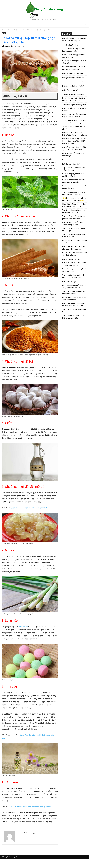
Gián (14, 24)
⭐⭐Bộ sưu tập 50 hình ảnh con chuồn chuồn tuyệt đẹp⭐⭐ (74, 199)
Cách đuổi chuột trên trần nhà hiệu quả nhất (29, 508)
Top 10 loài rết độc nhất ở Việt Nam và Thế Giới (73, 235)
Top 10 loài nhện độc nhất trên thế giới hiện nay (73, 169)
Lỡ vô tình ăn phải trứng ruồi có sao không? (73, 154)
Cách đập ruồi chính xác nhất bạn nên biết (74, 109)
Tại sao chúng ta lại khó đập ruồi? (74, 105)
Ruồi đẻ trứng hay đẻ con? (72, 90)
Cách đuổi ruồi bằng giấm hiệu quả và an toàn (73, 56)
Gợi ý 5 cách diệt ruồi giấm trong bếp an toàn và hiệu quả (74, 115)
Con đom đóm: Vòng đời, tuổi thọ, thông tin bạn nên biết (74, 264)
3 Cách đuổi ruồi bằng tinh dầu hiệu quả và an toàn (73, 50)
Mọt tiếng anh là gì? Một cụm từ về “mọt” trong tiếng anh (74, 39)
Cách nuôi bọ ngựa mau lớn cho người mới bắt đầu (74, 175)
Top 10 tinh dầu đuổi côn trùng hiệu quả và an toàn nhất (73, 193)
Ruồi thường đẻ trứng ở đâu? (73, 86)
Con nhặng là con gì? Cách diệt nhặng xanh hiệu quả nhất (73, 248)
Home (4, 30)
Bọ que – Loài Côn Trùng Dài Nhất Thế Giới (74, 241)
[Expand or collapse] (54, 96)
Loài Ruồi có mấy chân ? (71, 164)
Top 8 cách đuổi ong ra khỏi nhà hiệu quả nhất (74, 311)
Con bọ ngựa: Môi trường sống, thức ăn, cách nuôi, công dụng (73, 304)
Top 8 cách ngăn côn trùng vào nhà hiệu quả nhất (73, 292)
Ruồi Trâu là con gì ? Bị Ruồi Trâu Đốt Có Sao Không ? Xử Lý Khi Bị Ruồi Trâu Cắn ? (74, 141)
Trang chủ (6, 24)
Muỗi (34, 24)
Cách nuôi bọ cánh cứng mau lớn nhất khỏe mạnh (74, 187)
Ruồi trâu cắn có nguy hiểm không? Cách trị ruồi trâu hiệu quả (74, 134)
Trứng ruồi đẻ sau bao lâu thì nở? (74, 82)
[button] (84, 24)
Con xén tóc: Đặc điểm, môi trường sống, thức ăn (72, 223)
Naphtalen (23, 627)
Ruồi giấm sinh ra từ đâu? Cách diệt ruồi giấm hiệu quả (73, 68)
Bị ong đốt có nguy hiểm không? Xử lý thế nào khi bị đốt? (74, 286)
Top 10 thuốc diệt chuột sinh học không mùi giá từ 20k (74, 317)
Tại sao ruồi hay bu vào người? (73, 94)
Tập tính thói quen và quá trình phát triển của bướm (73, 211)
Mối (24, 24)
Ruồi (29, 24)
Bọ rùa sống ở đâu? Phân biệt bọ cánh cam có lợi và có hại (74, 298)
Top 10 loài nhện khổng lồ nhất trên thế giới (73, 229)
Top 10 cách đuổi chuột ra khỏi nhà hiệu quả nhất (31, 806)
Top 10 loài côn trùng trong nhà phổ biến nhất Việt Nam (73, 217)
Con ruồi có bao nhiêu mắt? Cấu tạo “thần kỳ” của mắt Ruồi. (74, 148)
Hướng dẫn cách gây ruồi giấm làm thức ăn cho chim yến (73, 99)
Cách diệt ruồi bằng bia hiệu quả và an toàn (74, 62)
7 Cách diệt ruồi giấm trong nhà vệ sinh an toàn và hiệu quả (74, 122)
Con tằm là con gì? (69, 282)
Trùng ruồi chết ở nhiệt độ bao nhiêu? (73, 128)
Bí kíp (9, 30)
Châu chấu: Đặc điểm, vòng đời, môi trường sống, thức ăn (74, 205)
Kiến (19, 24)
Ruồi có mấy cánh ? (69, 160)
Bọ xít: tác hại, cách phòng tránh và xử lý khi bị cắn (74, 270)
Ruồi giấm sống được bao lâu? (73, 78)
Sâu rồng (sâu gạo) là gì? (71, 259)
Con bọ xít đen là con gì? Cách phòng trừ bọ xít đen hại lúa (73, 276)
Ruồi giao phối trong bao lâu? (72, 73)
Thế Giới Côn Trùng (7, 46)
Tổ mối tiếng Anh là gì (70, 45)
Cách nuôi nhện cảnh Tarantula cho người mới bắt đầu (74, 181)
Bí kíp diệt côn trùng (45, 24)
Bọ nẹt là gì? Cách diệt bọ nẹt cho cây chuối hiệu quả (74, 254)
